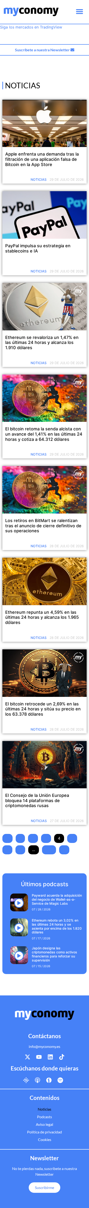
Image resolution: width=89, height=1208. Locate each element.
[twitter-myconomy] (27, 1057)
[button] (79, 11)
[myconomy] (31, 12)
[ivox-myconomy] (49, 1080)
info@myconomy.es (44, 1046)
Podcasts (44, 1116)
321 (49, 849)
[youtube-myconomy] (39, 1057)
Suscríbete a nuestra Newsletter (42, 50)
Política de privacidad (44, 1132)
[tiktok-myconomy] (62, 1057)
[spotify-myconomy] (60, 1080)
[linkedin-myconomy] (50, 1057)
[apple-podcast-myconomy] (37, 1080)
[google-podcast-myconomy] (26, 1080)
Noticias (39, 179)
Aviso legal (44, 1124)
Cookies (44, 1139)
